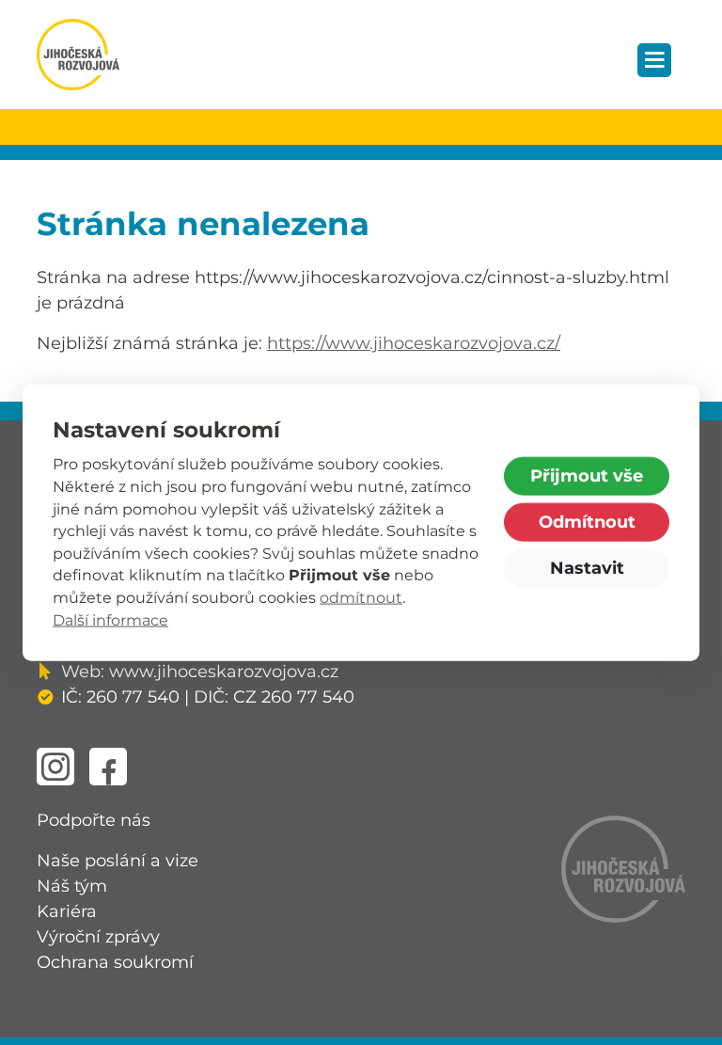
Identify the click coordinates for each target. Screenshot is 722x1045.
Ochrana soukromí (115, 962)
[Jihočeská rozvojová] (78, 54)
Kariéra (67, 911)
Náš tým (72, 886)
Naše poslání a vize (117, 860)
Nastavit (587, 568)
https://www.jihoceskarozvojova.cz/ (413, 343)
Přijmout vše (586, 476)
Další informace (110, 619)
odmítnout (361, 598)
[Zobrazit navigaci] (654, 60)
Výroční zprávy (98, 936)
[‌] (55, 766)
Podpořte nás (93, 820)
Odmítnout (587, 522)
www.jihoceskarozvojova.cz (223, 671)
